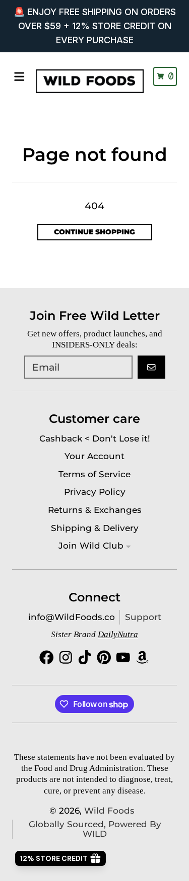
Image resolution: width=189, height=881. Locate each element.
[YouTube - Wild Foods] (123, 657)
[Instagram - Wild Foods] (65, 657)
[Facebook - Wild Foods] (46, 657)
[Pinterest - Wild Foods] (104, 657)
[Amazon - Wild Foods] (142, 657)
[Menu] (19, 76)
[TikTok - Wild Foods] (85, 657)
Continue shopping (94, 231)
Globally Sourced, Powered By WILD (95, 829)
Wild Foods (109, 811)
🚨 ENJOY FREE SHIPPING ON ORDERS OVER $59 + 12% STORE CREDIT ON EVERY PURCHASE (95, 26)
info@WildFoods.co (71, 617)
